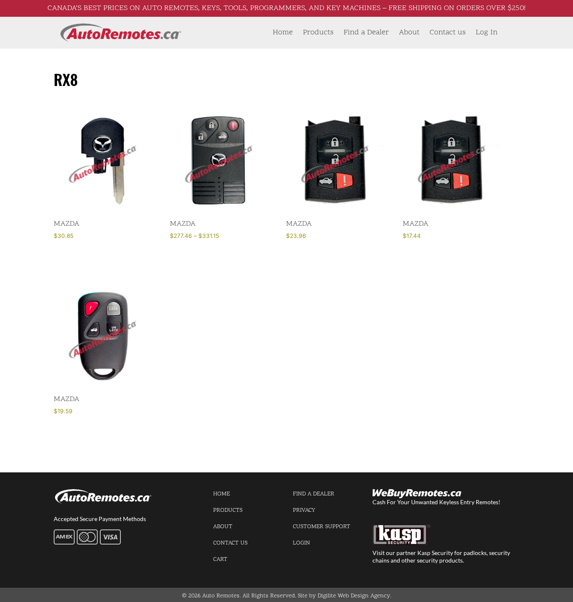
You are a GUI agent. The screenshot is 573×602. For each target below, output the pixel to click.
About (409, 32)
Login (301, 543)
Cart (220, 559)
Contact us (448, 32)
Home (283, 32)
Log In (486, 32)
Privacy (304, 510)
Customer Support (321, 527)
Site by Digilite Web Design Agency (344, 596)
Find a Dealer (366, 32)
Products (318, 32)
